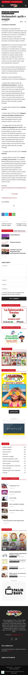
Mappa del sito (9, 667)
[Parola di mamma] (5, 244)
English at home (8, 547)
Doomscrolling (12, 498)
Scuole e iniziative (13, 576)
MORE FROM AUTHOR (19, 230)
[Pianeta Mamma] (5, 236)
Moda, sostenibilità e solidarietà (16, 504)
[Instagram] (16, 639)
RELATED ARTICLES (7, 230)
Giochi (4, 548)
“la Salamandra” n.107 (14, 485)
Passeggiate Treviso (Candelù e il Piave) (21, 224)
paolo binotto (10, 548)
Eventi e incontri (13, 556)
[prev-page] (3, 257)
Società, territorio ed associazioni (8, 13)
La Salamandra (6, 1)
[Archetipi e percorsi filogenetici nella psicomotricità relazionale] (5, 251)
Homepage (15, 194)
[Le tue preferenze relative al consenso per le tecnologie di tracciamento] (2, 672)
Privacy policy (17, 667)
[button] (2, 6)
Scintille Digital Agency (14, 669)
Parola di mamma (15, 242)
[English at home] (14, 542)
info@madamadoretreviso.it (9, 198)
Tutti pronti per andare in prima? (17, 560)
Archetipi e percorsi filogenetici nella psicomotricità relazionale (18, 251)
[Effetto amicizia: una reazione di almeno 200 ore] (5, 575)
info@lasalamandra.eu (17, 634)
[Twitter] (6, 214)
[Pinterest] (10, 214)
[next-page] (5, 257)
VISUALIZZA (14, 412)
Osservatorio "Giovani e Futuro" (16, 510)
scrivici (9, 651)
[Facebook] (3, 214)
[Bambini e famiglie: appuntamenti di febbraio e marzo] (5, 555)
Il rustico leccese (13, 566)
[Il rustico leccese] (5, 568)
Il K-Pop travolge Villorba (15, 491)
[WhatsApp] (13, 214)
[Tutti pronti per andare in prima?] (5, 561)
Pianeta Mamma (15, 235)
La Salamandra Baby (17, 1)
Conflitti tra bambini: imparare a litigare (7, 224)
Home (3, 9)
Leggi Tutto (12, 488)
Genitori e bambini (10, 9)
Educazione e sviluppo (20, 9)
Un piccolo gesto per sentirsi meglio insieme (13, 520)
